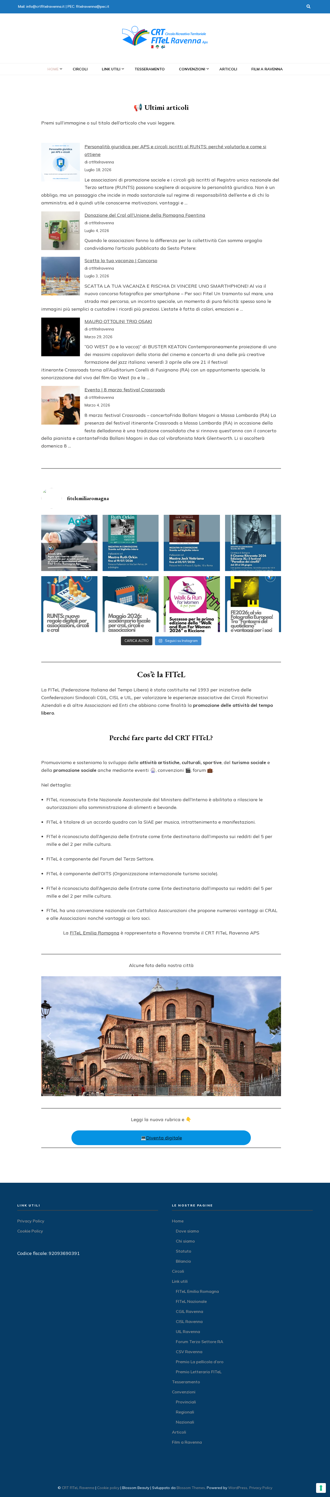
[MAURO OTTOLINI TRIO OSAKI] (60, 338)
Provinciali (186, 1401)
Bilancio (183, 1261)
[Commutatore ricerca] (308, 7)
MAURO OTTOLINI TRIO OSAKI (118, 321)
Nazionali (185, 1422)
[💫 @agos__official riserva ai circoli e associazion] (69, 543)
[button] (49, 1036)
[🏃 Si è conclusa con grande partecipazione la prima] (192, 604)
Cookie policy (108, 1487)
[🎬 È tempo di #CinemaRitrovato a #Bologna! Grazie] (253, 543)
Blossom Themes (191, 1487)
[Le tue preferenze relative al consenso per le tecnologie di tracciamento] (321, 1488)
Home (53, 69)
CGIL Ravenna (189, 1311)
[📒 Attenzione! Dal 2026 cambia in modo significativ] (69, 604)
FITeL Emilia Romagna (94, 933)
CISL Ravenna (189, 1321)
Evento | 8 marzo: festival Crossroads (125, 390)
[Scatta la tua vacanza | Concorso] (60, 277)
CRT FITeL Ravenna (78, 1487)
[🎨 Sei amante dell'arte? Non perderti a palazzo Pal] (131, 543)
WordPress (237, 1487)
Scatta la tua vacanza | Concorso (121, 260)
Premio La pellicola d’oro (200, 1361)
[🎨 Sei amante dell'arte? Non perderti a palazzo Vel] (192, 543)
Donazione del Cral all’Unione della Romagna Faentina (145, 215)
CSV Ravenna (189, 1351)
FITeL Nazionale (191, 1301)
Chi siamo (185, 1241)
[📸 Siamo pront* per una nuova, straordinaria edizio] (253, 604)
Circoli (80, 69)
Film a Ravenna (267, 69)
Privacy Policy (30, 1220)
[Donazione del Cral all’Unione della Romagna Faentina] (60, 231)
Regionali (185, 1412)
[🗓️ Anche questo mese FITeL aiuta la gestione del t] (131, 604)
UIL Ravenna (188, 1331)
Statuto (183, 1251)
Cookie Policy (30, 1231)
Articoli (228, 69)
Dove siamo (187, 1231)
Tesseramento (150, 69)
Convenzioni (192, 69)
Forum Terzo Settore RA (199, 1341)
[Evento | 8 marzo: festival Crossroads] (60, 406)
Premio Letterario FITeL (198, 1371)
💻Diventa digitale (161, 1138)
